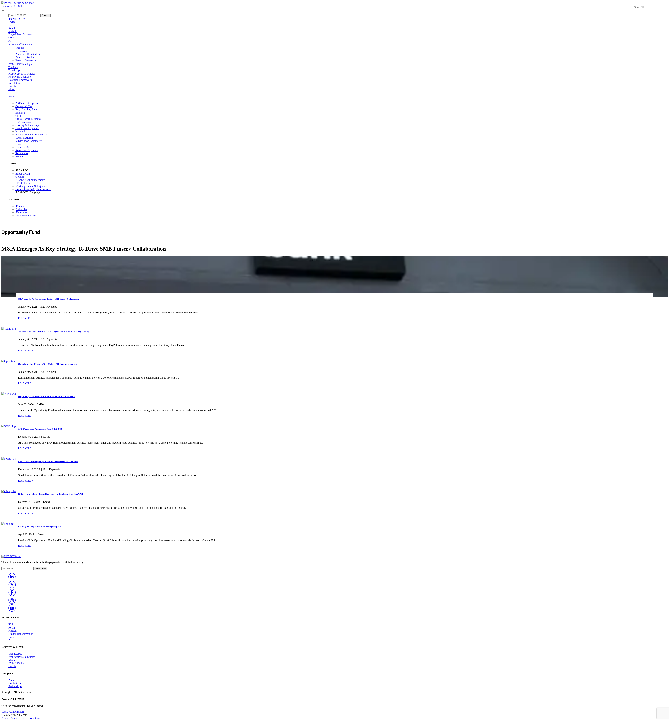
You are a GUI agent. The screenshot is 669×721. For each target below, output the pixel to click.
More (11, 89)
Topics (11, 96)
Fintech (12, 31)
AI (9, 40)
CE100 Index (22, 182)
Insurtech (20, 131)
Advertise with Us (26, 215)
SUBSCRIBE (20, 6)
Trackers (19, 47)
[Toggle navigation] (2, 10)
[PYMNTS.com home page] (17, 2)
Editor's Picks (22, 173)
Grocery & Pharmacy (27, 125)
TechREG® (22, 147)
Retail (11, 28)
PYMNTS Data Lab (25, 57)
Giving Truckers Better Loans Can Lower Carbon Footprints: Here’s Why (51, 494)
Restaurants (21, 153)
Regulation (14, 83)
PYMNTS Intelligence (21, 44)
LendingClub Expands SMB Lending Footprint (39, 526)
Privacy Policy (9, 717)
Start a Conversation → (14, 711)
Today (11, 21)
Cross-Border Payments (28, 118)
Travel (18, 143)
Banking (20, 112)
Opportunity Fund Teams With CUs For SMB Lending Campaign (47, 364)
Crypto (12, 37)
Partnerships (15, 686)
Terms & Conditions (29, 717)
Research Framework (25, 60)
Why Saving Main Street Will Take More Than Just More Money (47, 396)
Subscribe (21, 209)
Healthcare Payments (27, 128)
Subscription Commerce (28, 140)
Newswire (7, 6)
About (11, 680)
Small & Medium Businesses (31, 134)
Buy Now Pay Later (26, 109)
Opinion (19, 176)
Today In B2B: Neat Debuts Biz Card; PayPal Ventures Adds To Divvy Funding (53, 331)
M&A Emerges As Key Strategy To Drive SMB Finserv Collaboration (48, 299)
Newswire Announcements (30, 179)
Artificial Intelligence (27, 103)
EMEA (19, 156)
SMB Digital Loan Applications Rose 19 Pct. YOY (40, 429)
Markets (12, 659)
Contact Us (14, 683)
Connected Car (23, 106)
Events (12, 86)
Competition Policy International (33, 189)
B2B (11, 25)
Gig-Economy (23, 122)
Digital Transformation (20, 34)
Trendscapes (21, 51)
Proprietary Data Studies (27, 54)
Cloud (18, 115)
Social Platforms (24, 137)
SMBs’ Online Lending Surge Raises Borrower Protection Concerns (48, 461)
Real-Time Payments (26, 150)
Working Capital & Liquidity (31, 186)
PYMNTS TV (16, 18)
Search (45, 15)
